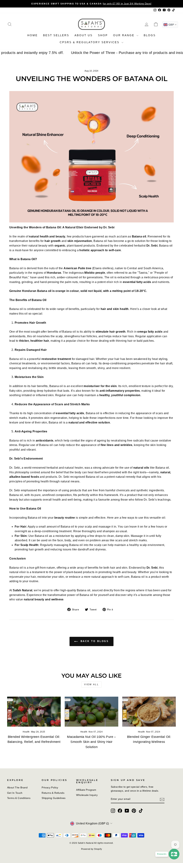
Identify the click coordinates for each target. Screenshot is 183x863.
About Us (84, 35)
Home (32, 35)
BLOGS (150, 35)
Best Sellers (56, 35)
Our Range (124, 35)
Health (26, 732)
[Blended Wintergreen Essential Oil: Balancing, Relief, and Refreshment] (34, 712)
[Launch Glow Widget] (174, 854)
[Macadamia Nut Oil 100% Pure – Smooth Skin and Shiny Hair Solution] (91, 712)
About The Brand (17, 787)
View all (91, 684)
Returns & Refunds (53, 793)
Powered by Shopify (91, 849)
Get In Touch (15, 793)
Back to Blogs (94, 641)
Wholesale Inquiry (87, 795)
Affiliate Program (86, 790)
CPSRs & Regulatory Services (90, 42)
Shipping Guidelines (54, 798)
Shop (103, 35)
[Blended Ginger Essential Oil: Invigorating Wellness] (149, 712)
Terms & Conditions (18, 798)
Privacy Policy (50, 787)
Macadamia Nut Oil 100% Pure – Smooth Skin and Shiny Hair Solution (91, 742)
